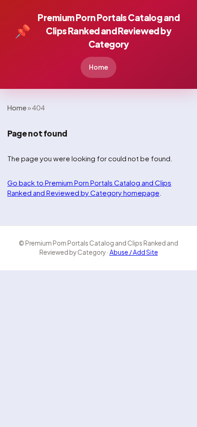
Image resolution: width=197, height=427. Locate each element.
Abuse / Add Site (133, 252)
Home (98, 67)
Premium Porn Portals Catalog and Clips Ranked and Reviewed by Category (97, 30)
